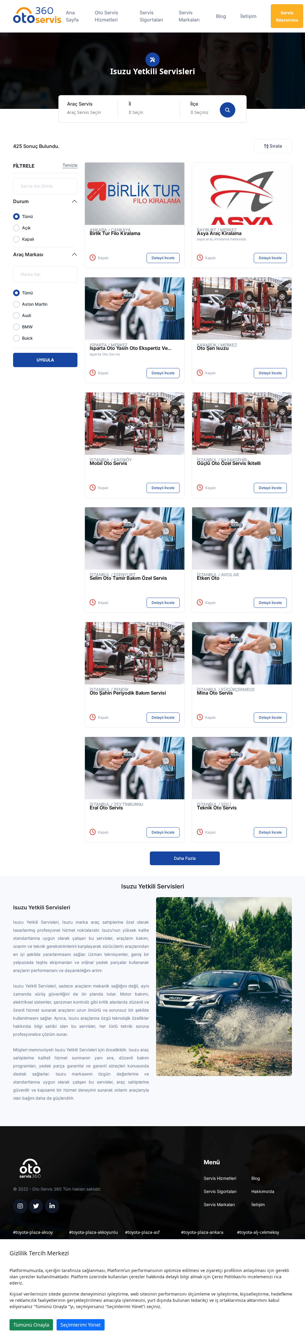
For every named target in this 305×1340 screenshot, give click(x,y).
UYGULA (45, 359)
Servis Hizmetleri (220, 1178)
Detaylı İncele (163, 258)
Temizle (70, 165)
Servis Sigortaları (151, 16)
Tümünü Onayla (31, 1325)
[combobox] (90, 112)
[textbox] (87, 112)
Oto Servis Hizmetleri (106, 16)
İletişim (248, 16)
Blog (221, 16)
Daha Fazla (185, 858)
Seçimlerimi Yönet (80, 1325)
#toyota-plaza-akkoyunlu (93, 1232)
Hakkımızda (262, 1191)
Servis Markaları (189, 16)
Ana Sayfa (72, 16)
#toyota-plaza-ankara (202, 1232)
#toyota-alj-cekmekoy (258, 1232)
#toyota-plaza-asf (142, 1232)
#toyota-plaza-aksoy (33, 1232)
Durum (21, 201)
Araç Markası (28, 254)
